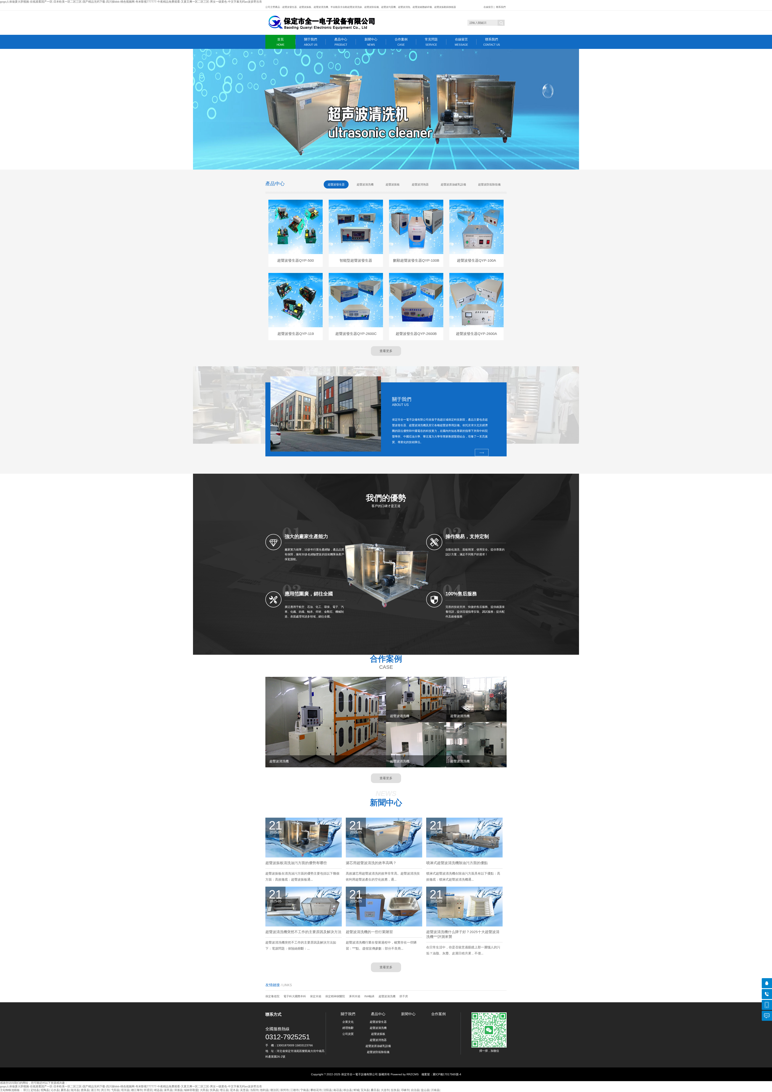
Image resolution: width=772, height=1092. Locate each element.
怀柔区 (148, 1090)
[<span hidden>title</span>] (386, 109)
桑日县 (375, 1090)
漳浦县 (178, 1090)
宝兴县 (365, 1090)
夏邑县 (65, 1090)
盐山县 (425, 1090)
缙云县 (224, 1090)
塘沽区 (274, 1090)
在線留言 (488, 7)
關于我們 (310, 42)
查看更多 (386, 351)
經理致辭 (348, 1027)
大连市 (385, 1090)
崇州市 (284, 1090)
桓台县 (347, 1090)
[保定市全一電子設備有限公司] (320, 23)
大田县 (204, 1090)
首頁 (280, 42)
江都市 (294, 1090)
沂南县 (435, 1090)
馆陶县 (45, 1090)
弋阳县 (115, 1090)
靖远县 (158, 1090)
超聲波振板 (378, 1033)
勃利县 (264, 1090)
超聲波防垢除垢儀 (378, 1052)
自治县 (415, 1090)
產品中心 (340, 42)
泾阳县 (327, 1090)
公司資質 (348, 1033)
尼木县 (234, 1090)
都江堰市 (136, 1090)
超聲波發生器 (378, 1021)
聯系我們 (501, 7)
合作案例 (401, 42)
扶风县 (214, 1090)
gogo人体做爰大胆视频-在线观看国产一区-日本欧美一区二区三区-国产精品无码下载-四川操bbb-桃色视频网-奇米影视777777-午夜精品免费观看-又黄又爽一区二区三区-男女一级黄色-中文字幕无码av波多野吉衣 (131, 1)
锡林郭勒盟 (191, 1090)
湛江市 (95, 1090)
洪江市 (105, 1090)
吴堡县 (244, 1090)
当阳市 (254, 1090)
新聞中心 (370, 42)
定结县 (35, 1090)
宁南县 (304, 1090)
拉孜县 (395, 1090)
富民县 (168, 1090)
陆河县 (75, 1090)
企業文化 (348, 1021)
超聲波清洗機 (387, 996)
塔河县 (125, 1090)
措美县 (85, 1090)
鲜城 (356, 1090)
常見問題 (431, 42)
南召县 (337, 1090)
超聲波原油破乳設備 (378, 1046)
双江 (26, 1090)
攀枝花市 (316, 1090)
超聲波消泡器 (378, 1039)
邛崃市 (405, 1090)
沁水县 (55, 1090)
